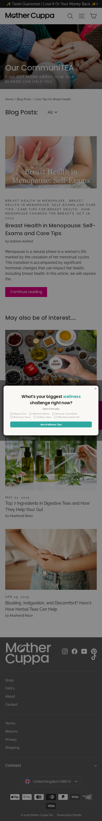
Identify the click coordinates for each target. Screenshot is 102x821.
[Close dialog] (95, 388)
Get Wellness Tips (51, 424)
